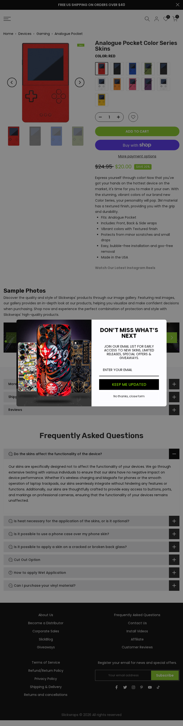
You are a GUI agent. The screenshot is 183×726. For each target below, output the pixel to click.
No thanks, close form (129, 396)
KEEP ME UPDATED (129, 384)
